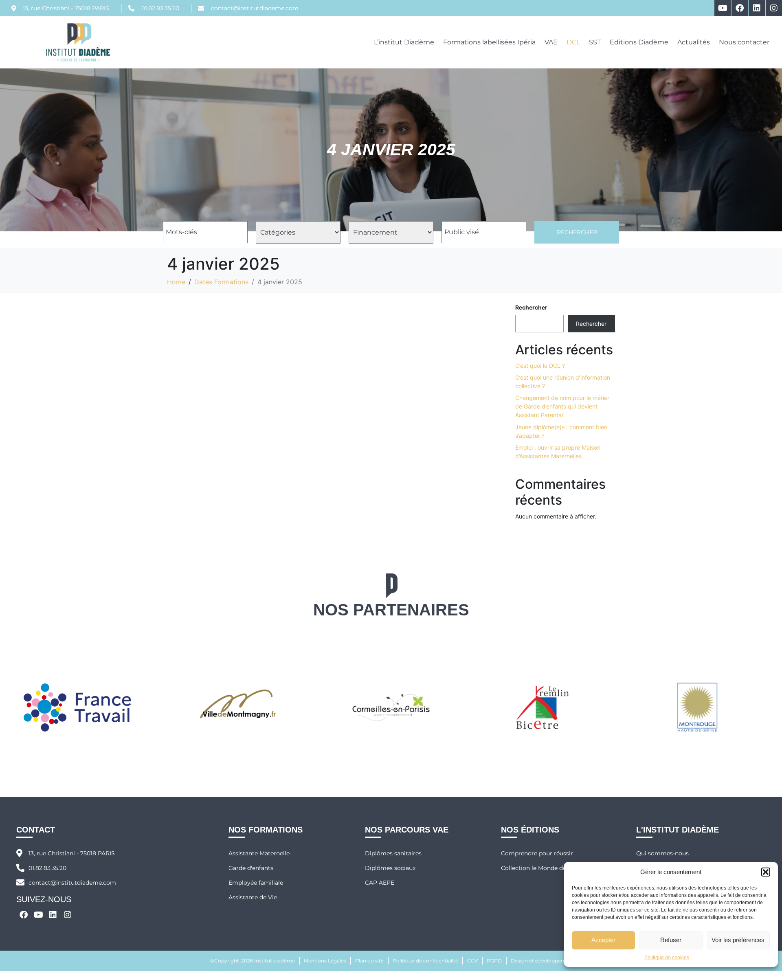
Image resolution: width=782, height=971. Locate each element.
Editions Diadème (639, 42)
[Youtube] (722, 8)
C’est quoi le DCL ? (540, 365)
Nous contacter (744, 42)
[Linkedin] (757, 8)
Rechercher (577, 232)
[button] (766, 872)
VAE (551, 42)
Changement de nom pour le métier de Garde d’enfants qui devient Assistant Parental (562, 406)
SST (595, 42)
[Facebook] (739, 8)
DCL (573, 42)
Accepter (603, 939)
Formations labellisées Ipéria (489, 42)
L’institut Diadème (404, 42)
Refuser (670, 939)
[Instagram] (774, 8)
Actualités (693, 42)
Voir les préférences (738, 939)
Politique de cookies (666, 957)
